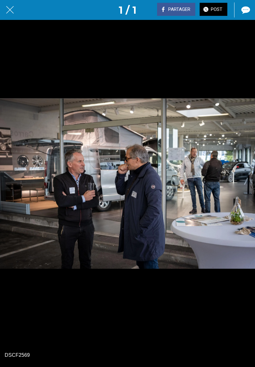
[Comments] (245, 9)
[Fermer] (10, 10)
